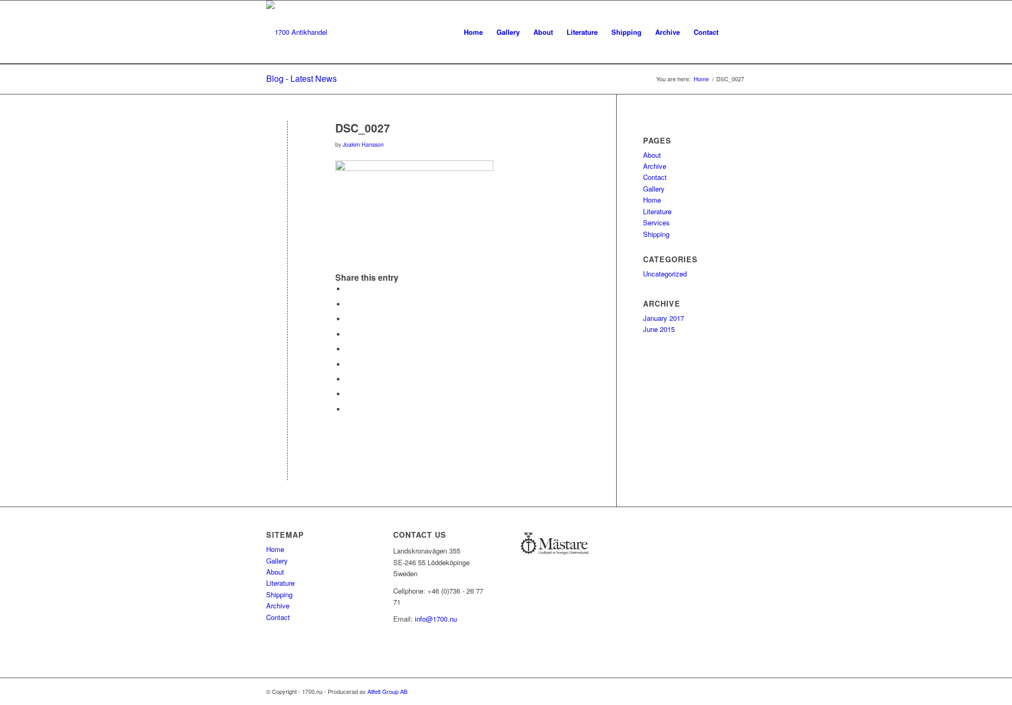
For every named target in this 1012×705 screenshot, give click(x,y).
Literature (657, 211)
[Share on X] (348, 304)
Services (656, 222)
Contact (655, 177)
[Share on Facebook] (348, 289)
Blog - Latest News (301, 78)
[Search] (735, 32)
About (652, 155)
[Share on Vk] (348, 379)
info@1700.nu (436, 619)
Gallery (654, 189)
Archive (654, 166)
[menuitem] (473, 32)
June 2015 (659, 329)
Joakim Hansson (363, 144)
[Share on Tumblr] (348, 364)
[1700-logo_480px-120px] (296, 32)
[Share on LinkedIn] (348, 349)
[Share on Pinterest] (348, 334)
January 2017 (663, 318)
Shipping (656, 234)
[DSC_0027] (287, 145)
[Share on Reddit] (348, 394)
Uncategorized (665, 274)
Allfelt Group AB (387, 691)
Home (652, 200)
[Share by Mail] (348, 409)
